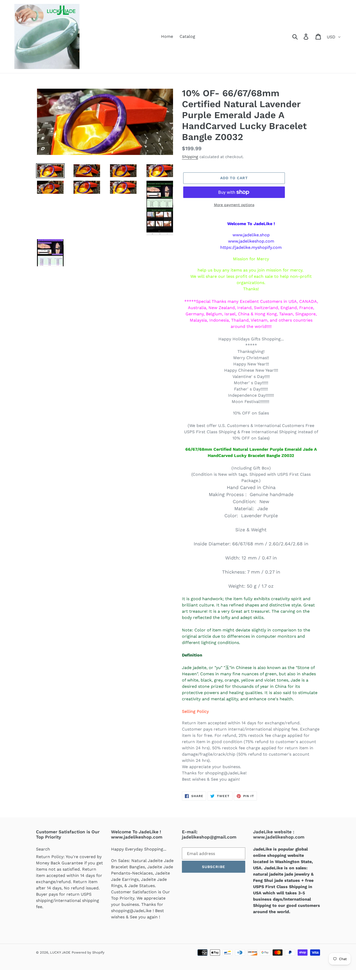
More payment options (234, 205)
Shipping (190, 156)
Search (43, 849)
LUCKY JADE (60, 952)
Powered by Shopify (88, 952)
